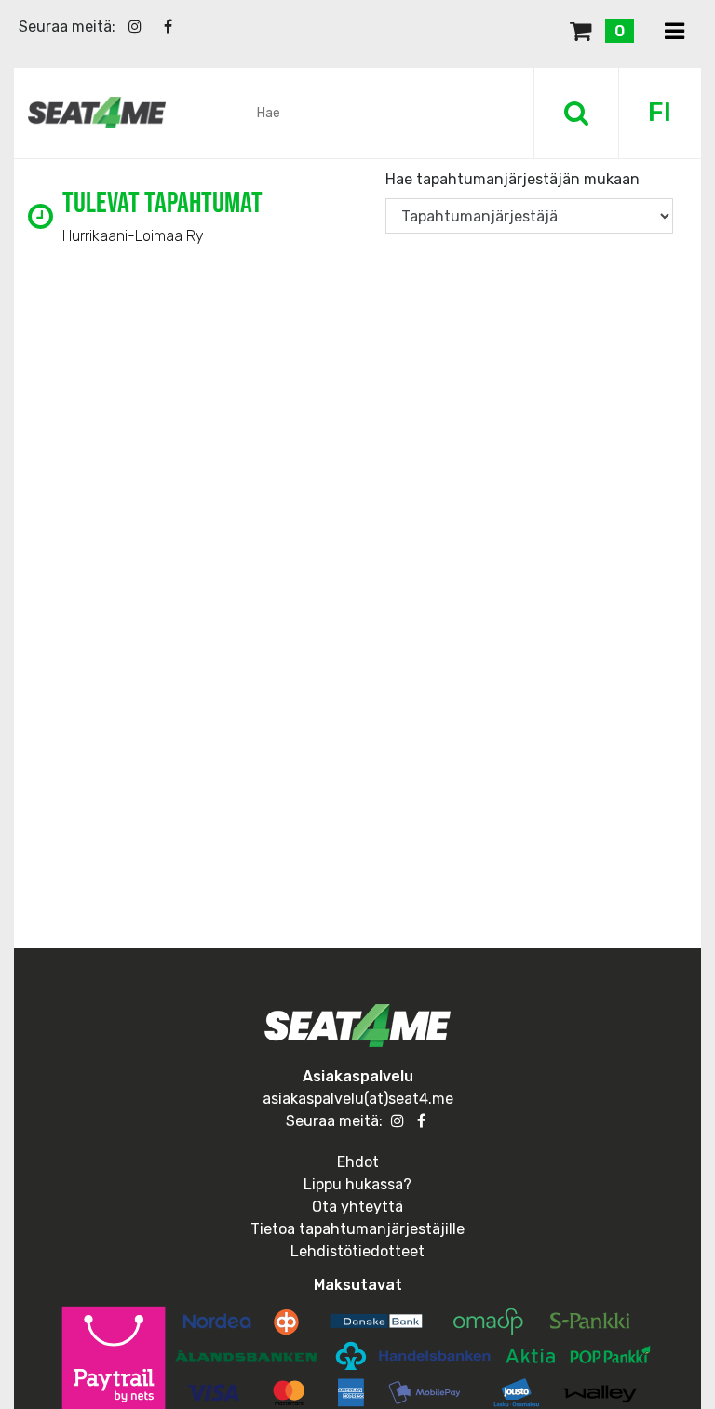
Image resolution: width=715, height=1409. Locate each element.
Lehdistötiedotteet (357, 1251)
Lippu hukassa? (357, 1184)
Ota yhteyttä (357, 1206)
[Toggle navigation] (674, 32)
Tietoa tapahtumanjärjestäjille (357, 1229)
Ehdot (358, 1162)
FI (659, 112)
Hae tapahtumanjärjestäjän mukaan (512, 179)
